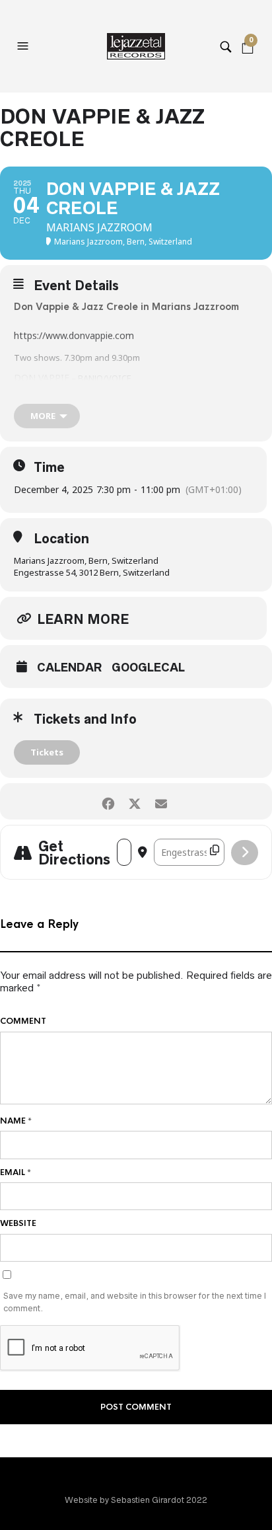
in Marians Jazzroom (188, 307)
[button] (24, 46)
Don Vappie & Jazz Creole (76, 307)
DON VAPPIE (41, 377)
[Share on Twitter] (134, 801)
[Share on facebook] (107, 801)
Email (15, 1172)
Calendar (69, 667)
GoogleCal (148, 667)
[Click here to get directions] (244, 852)
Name (16, 1121)
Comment (23, 1021)
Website (18, 1223)
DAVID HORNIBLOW (58, 389)
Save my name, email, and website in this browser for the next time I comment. (134, 1302)
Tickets (46, 752)
